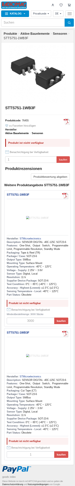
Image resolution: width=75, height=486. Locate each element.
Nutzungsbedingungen (38, 484)
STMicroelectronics (30, 238)
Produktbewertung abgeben (50, 176)
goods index (9, 476)
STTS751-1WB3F (18, 194)
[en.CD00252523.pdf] (67, 122)
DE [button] (57, 13)
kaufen (63, 159)
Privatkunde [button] (39, 13)
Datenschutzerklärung (12, 484)
